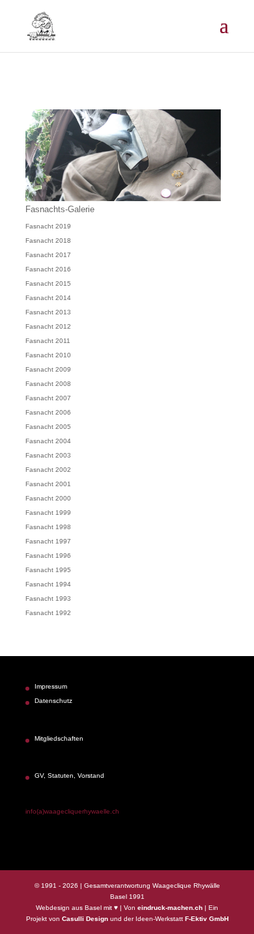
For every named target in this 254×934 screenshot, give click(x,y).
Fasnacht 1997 (48, 541)
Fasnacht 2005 (48, 426)
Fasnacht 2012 (48, 326)
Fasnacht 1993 (48, 598)
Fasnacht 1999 (48, 512)
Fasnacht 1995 (48, 569)
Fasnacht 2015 (48, 283)
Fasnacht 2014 (48, 297)
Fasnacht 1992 (48, 612)
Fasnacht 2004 (48, 441)
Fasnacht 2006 (48, 412)
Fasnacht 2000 (48, 498)
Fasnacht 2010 (48, 355)
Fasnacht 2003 (48, 455)
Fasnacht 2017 (48, 254)
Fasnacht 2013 (48, 312)
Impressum (51, 686)
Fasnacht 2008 (48, 383)
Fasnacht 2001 (48, 484)
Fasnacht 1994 (48, 584)
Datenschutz (53, 700)
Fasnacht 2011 (47, 340)
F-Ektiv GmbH (207, 918)
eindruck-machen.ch (170, 907)
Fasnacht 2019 (48, 226)
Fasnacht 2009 (48, 369)
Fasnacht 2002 (48, 469)
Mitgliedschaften (59, 738)
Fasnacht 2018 (48, 240)
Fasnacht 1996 (48, 555)
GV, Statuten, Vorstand (69, 775)
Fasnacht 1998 (48, 526)
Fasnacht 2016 (48, 269)
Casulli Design (85, 918)
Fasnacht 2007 (48, 398)
